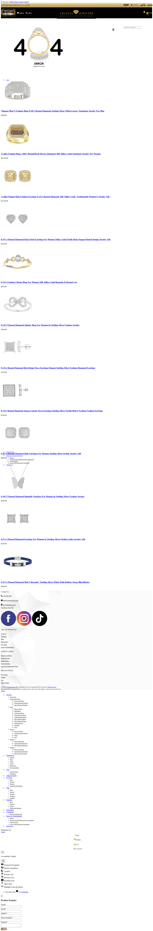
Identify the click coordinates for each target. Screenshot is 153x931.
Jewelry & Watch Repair (7, 647)
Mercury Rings (18, 709)
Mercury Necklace (19, 701)
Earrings (12, 729)
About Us (3, 634)
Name (3, 905)
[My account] (109, 13)
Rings (11, 707)
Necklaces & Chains (15, 699)
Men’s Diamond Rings (20, 719)
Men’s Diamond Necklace (21, 705)
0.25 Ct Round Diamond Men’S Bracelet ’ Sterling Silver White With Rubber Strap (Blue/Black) (45, 582)
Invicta (11, 763)
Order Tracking (5, 683)
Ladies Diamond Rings (20, 715)
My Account (4, 675)
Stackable (16, 725)
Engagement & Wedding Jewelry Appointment (22, 459)
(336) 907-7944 (7, 596)
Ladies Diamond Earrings (21, 733)
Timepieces (13, 773)
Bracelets (12, 739)
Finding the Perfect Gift (16, 814)
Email (3, 909)
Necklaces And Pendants (16, 786)
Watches (12, 757)
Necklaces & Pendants (15, 808)
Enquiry (4, 922)
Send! (4, 929)
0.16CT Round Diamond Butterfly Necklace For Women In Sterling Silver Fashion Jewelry (43, 496)
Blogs (2, 639)
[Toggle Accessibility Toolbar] (2, 852)
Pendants (12, 747)
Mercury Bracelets (19, 741)
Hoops (16, 735)
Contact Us (4, 636)
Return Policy (4, 642)
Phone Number (7, 918)
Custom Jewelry (14, 461)
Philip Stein (13, 765)
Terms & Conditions (6, 655)
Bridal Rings (17, 711)
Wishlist (3, 677)
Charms (12, 806)
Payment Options (5, 664)
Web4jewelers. (52, 687)
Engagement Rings (19, 713)
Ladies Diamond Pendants (21, 751)
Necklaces (12, 796)
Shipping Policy (5, 661)
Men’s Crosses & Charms (20, 753)
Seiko (11, 759)
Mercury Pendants (19, 749)
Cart (2, 680)
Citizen (11, 761)
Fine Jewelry (13, 697)
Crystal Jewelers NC (12, 687)
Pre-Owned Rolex (14, 767)
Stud (15, 737)
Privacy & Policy (5, 658)
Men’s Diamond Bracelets (21, 745)
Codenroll (24, 892)
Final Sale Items (14, 771)
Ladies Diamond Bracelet (20, 743)
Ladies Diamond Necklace (21, 703)
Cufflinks (12, 798)
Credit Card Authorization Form (9, 666)
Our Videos (4, 644)
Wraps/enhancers (18, 723)
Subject (4, 913)
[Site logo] (76, 19)
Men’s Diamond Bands (20, 721)
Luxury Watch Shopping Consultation (19, 463)
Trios (15, 727)
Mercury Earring (18, 731)
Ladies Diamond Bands (20, 717)
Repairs (12, 457)
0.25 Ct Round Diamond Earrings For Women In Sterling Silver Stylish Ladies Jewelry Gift (43, 539)
